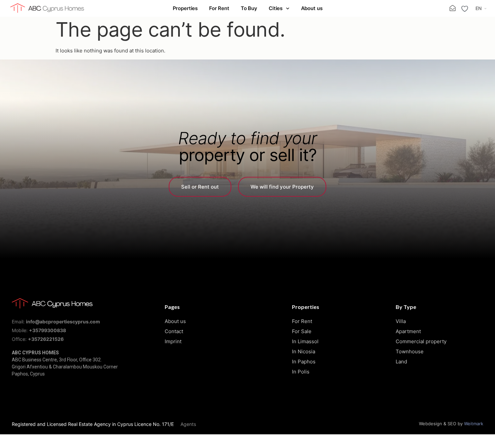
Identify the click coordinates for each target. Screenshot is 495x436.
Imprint (173, 341)
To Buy (249, 8)
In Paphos (304, 361)
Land (401, 361)
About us (312, 8)
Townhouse (410, 351)
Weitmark (473, 423)
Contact (174, 331)
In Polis (300, 371)
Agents (188, 424)
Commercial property (421, 341)
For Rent (219, 8)
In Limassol (305, 341)
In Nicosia (303, 351)
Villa (401, 321)
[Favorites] (465, 9)
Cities (276, 8)
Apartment (408, 331)
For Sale (301, 331)
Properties (185, 8)
